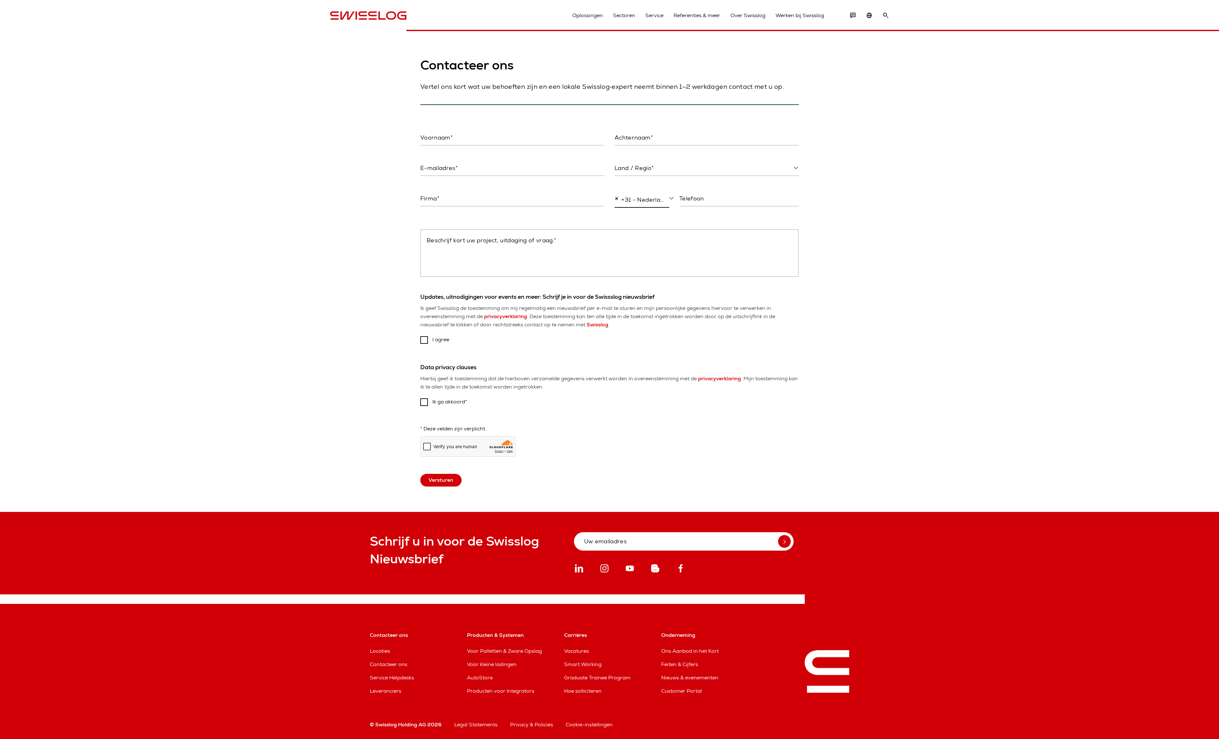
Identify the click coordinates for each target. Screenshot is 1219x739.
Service (654, 15)
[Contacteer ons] (852, 15)
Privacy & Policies (531, 724)
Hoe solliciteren (583, 691)
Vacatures (576, 651)
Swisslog (597, 324)
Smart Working (583, 664)
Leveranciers (385, 691)
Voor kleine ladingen (491, 664)
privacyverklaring (505, 316)
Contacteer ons (388, 664)
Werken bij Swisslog (800, 15)
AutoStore (480, 677)
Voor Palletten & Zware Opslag (504, 651)
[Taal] (869, 15)
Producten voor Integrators (500, 691)
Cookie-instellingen (589, 724)
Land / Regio (629, 181)
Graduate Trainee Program (597, 677)
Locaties (380, 651)
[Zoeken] (886, 15)
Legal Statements (475, 724)
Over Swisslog (747, 15)
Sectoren (624, 15)
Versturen (441, 480)
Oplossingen (587, 15)
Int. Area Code (629, 213)
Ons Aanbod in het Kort (690, 651)
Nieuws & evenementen (689, 677)
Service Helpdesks (392, 677)
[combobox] (707, 168)
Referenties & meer (697, 15)
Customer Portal (681, 691)
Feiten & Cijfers (679, 664)
